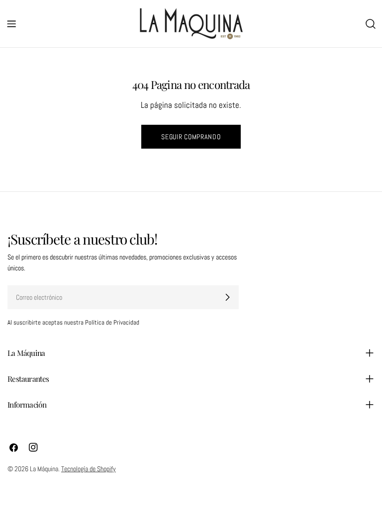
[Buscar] (371, 24)
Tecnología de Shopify (88, 468)
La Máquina (44, 468)
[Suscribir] (227, 297)
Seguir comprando (190, 136)
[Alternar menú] (11, 24)
